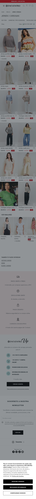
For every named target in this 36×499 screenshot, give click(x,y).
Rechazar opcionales (18, 487)
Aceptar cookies (18, 481)
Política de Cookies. (18, 476)
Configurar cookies (18, 493)
